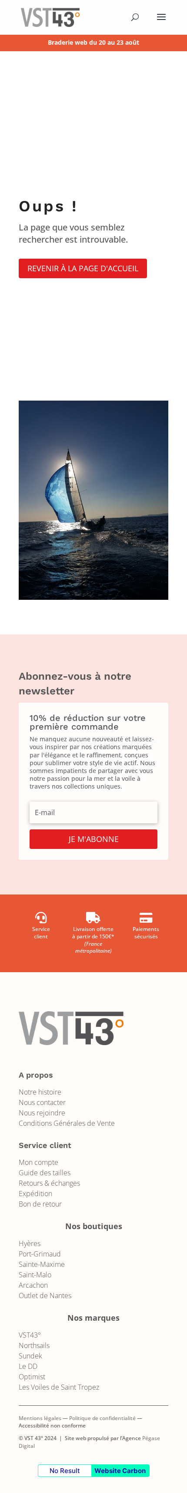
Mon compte (38, 1162)
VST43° (30, 1335)
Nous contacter (42, 1102)
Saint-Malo (35, 1274)
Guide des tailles (44, 1172)
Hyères (29, 1243)
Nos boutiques (93, 1226)
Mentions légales (40, 1418)
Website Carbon (120, 1471)
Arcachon (33, 1285)
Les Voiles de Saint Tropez (59, 1387)
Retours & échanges (49, 1183)
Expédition (35, 1193)
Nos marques (93, 1317)
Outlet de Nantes (45, 1295)
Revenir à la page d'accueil (82, 268)
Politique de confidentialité (102, 1418)
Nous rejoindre (42, 1113)
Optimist (32, 1376)
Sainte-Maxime (42, 1264)
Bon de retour (40, 1204)
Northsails (34, 1345)
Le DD (28, 1366)
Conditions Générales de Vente (67, 1123)
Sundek (30, 1356)
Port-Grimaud (40, 1254)
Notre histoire (40, 1092)
